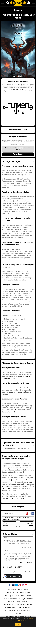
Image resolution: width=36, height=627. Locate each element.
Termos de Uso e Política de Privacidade (22, 619)
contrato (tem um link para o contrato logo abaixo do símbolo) (18, 484)
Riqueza (27, 517)
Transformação (6, 519)
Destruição (21, 517)
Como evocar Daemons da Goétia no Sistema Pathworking (16, 411)
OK (18, 624)
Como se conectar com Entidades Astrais (16, 497)
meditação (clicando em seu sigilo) (15, 480)
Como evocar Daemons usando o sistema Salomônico (16, 377)
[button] (18, 102)
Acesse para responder (26, 548)
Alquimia (7, 517)
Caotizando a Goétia (25, 434)
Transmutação (15, 519)
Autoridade (14, 517)
